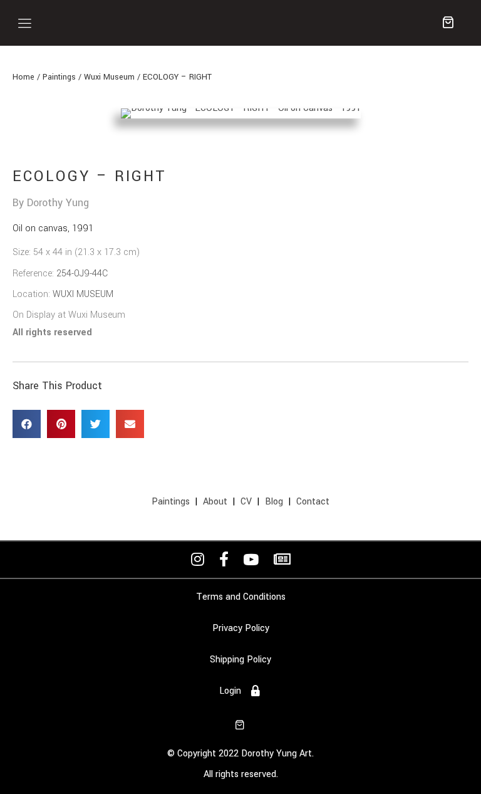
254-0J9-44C (82, 273)
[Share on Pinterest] (61, 424)
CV (246, 501)
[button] (24, 22)
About (215, 501)
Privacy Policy (240, 628)
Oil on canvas (40, 228)
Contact (312, 501)
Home (23, 77)
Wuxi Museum (109, 77)
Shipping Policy (240, 659)
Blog (274, 501)
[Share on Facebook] (27, 424)
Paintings (59, 77)
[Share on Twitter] (95, 424)
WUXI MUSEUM (83, 294)
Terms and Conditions (241, 596)
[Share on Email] (130, 424)
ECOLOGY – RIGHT (177, 77)
